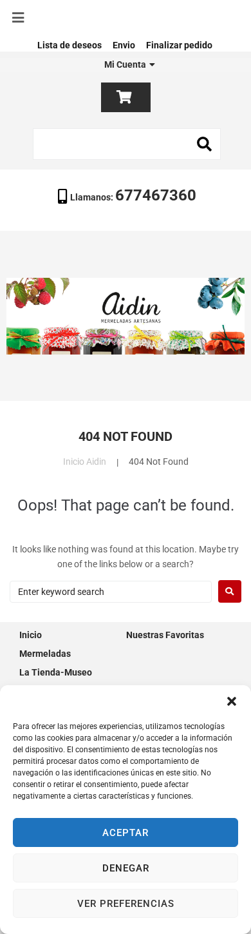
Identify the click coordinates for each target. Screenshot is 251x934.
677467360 (155, 195)
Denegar (125, 868)
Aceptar (125, 833)
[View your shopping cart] (126, 97)
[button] (231, 701)
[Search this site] (127, 144)
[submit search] (204, 144)
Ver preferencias (125, 904)
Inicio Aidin (84, 461)
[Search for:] (111, 592)
